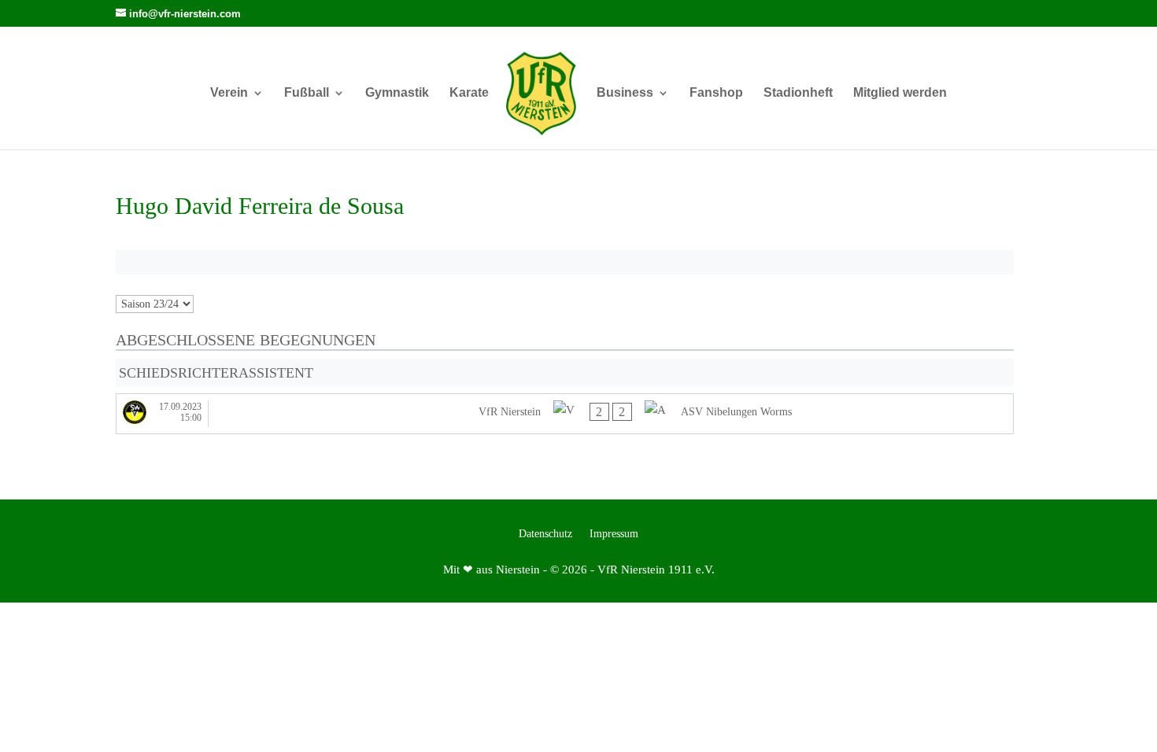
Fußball (306, 93)
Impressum (614, 534)
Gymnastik (397, 93)
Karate (469, 93)
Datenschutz (545, 534)
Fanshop (716, 93)
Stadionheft (798, 93)
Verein (229, 93)
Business (625, 93)
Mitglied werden (900, 93)
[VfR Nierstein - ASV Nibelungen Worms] (564, 413)
